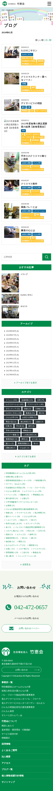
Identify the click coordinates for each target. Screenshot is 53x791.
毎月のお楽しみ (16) (14, 524)
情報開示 (6, 738)
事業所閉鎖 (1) (23, 443)
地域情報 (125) (27, 400)
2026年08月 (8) (12, 331)
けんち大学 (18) (30, 516)
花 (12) (24, 538)
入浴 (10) (25, 552)
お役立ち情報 (26, 163)
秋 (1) (36, 443)
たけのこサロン (29, 50)
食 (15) (8, 527)
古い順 (48, 40)
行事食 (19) (39, 409)
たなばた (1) (24, 448)
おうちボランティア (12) (15, 545)
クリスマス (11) (39, 549)
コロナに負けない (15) (14, 531)
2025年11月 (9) (12, 367)
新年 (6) (31, 426)
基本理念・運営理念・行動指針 (16, 730)
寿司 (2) (24, 439)
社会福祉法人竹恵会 (28, 61)
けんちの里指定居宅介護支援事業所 (18, 707)
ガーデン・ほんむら (32, 134)
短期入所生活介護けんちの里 (15, 691)
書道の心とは (28, 230)
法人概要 (6, 756)
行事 (28, 107)
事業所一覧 (7, 682)
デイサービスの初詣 (31, 103)
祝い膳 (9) (10, 556)
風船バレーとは (29, 207)
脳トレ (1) (10, 443)
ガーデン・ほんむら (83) (15, 484)
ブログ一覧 (7, 769)
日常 (23, 130)
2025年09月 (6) (12, 374)
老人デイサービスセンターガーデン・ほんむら (23, 703)
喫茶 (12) (22, 542)
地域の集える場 (27, 58)
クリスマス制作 (29, 184)
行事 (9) (9, 426)
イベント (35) (11, 495)
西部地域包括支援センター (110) (18, 480)
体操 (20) (9, 513)
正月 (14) (41, 531)
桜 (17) (33, 520)
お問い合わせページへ (29, 628)
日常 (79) (40, 400)
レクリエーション (39, 211)
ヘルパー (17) (11, 520)
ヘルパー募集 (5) (12, 435)
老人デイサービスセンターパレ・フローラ (21, 699)
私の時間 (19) (40, 513)
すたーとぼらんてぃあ (12, 715)
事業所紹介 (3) (11, 439)
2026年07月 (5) (12, 335)
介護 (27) (25, 498)
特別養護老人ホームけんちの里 (16, 687)
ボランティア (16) (33, 524)
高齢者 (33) (24, 495)
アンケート (25, 140)
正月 (31, 111)
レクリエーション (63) (14, 404)
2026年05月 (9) (12, 343)
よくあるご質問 (9, 750)
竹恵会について (9, 721)
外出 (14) (30, 531)
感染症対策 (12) (12, 538)
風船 (37, 214)
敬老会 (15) (30, 413)
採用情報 (6, 744)
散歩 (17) (23, 520)
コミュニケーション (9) (27, 556)
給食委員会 (35, 140)
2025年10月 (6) (12, 371)
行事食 (24, 84)
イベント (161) (11, 400)
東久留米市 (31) (12, 498)
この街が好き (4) (29, 435)
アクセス (6, 763)
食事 (33, 87)
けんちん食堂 (39, 137)
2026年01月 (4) (12, 359)
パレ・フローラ (41, 111)
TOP (3, 10)
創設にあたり (8, 725)
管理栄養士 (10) (12, 552)
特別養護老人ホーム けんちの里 (32, 64)
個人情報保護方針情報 (13, 775)
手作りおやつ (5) (12, 430)
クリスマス (25, 87)
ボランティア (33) (13, 409)
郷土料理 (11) (26, 422)
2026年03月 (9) (12, 351)
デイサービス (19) (24, 513)
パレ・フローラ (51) (37, 488)
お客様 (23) (10, 505)
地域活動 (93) (40, 480)
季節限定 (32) (38, 495)
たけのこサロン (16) (13, 413)
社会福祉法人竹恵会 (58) (15, 488)
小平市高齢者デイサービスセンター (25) (22, 502)
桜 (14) (41, 413)
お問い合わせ (21, 670)
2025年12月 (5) (12, 363)
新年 (23, 107)
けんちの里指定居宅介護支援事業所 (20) (22, 509)
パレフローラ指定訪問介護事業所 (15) (30, 527)
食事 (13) (32, 534)
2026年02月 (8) (12, 355)
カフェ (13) (21, 534)
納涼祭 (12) (10, 542)
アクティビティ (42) (35, 404)
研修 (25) (27, 409)
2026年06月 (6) (12, 339)
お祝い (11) (10, 549)
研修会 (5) (27, 430)
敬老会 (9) (37, 552)
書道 (33, 238)
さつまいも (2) (37, 439)
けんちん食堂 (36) (13, 491)
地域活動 (41, 61)
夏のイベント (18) (13, 516)
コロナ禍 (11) (24, 549)
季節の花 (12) (11, 422)
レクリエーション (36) (32, 491)
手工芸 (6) (20, 426)
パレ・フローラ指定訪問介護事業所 (18, 695)
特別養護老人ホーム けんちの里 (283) (20, 473)
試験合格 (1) (10, 448)
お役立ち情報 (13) (29, 417)
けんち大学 (37, 163)
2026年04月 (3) (12, 347)
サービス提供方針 (10, 734)
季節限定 (25, 111)
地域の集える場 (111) (14, 477)
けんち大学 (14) (12, 417)
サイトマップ (8, 782)
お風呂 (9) (39, 422)
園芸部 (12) (33, 545)
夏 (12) (33, 538)
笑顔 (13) (9, 534)
